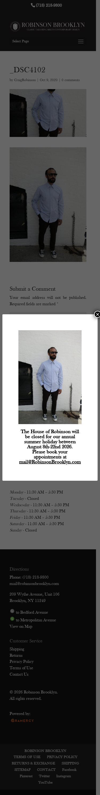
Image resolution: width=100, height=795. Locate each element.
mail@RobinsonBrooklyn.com (50, 462)
